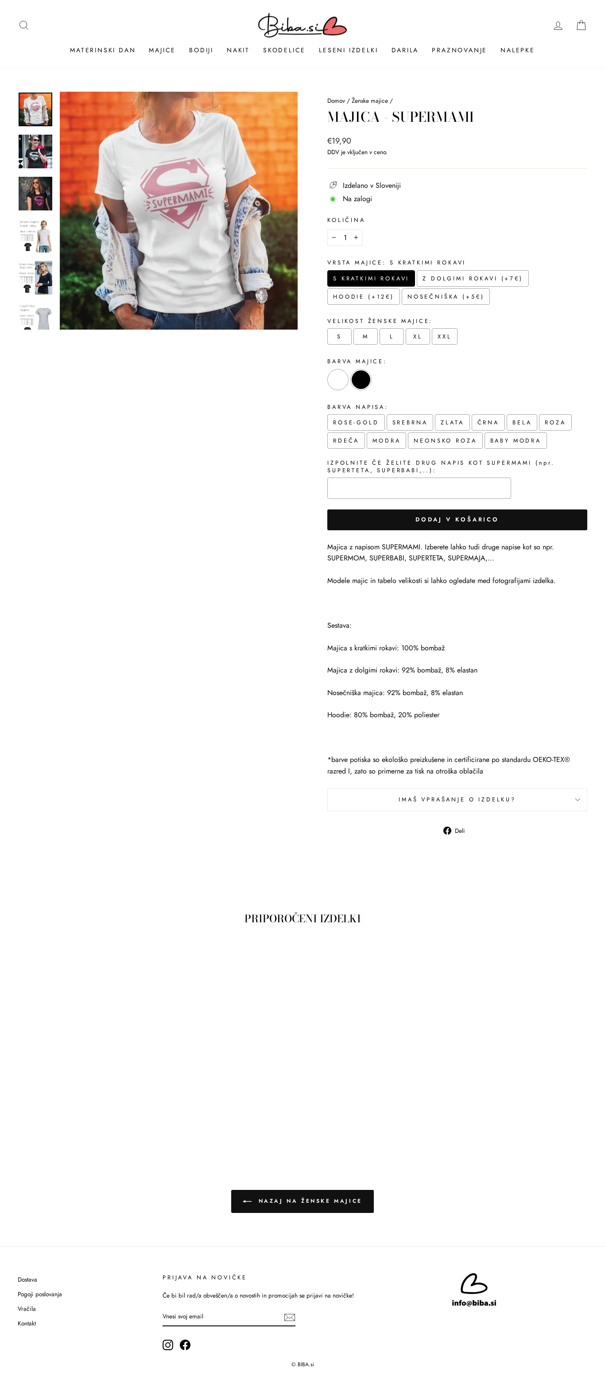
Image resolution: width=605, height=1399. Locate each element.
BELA (521, 422)
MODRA (386, 440)
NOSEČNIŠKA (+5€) (445, 296)
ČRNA (488, 422)
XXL (445, 336)
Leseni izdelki (348, 50)
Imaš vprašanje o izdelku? (457, 799)
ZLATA (452, 422)
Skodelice (284, 50)
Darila (405, 50)
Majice (162, 50)
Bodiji (201, 50)
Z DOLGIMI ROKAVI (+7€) (473, 278)
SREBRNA (410, 422)
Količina (346, 220)
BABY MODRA (515, 440)
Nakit (238, 50)
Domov (336, 100)
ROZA (555, 422)
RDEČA (346, 440)
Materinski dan (103, 50)
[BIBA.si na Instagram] (168, 1345)
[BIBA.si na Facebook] (185, 1345)
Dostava (27, 1279)
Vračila (27, 1308)
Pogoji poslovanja (40, 1294)
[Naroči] (289, 1316)
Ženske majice (370, 100)
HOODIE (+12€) (363, 296)
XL (418, 336)
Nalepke (517, 50)
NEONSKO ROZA (445, 440)
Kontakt (27, 1323)
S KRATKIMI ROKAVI (371, 278)
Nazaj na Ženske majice (308, 1201)
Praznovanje (459, 50)
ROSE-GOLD (356, 422)
